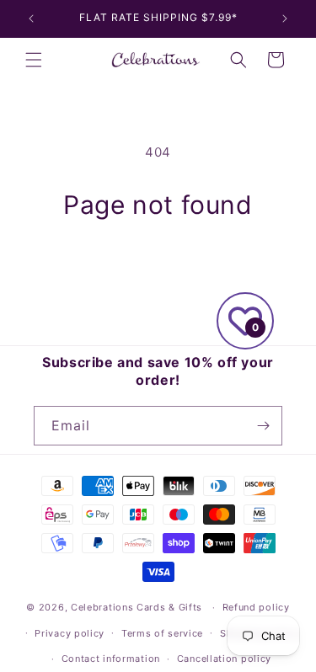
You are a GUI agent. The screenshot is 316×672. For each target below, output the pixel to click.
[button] (33, 59)
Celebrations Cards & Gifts (136, 607)
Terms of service (162, 633)
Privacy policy (69, 633)
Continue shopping (158, 267)
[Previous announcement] (31, 18)
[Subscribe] (262, 425)
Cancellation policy (224, 658)
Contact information (111, 658)
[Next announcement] (284, 18)
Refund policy (256, 607)
